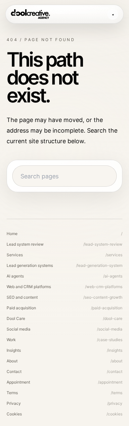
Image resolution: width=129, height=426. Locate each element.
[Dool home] (30, 14)
